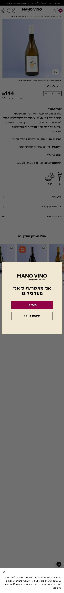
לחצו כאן (57, 588)
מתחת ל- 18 (32, 316)
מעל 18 (32, 305)
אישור (4, 571)
